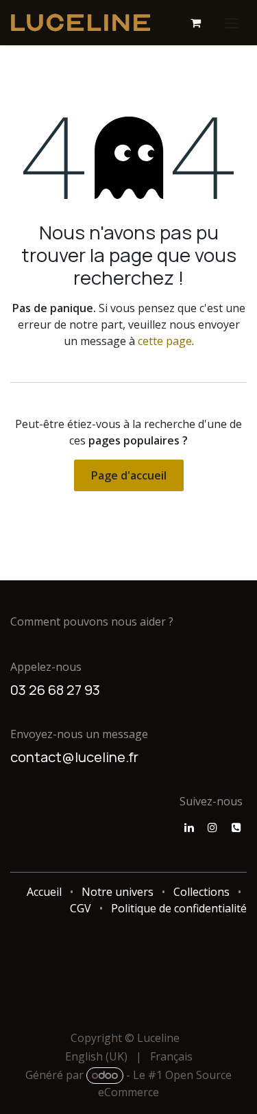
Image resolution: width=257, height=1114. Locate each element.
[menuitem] (96, 1056)
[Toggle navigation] (232, 22)
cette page (165, 340)
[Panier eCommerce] (195, 22)
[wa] (236, 827)
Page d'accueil (129, 475)
